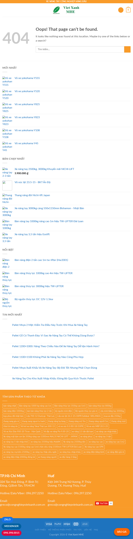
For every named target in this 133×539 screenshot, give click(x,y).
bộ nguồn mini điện (63, 411)
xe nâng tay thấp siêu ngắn (45, 452)
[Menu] (4, 10)
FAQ (96, 530)
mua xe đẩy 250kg (112, 416)
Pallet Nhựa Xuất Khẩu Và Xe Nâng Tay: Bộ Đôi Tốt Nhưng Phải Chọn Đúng (54, 367)
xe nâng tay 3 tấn (103, 437)
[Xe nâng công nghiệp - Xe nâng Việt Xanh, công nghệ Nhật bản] (66, 10)
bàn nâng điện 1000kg (13, 411)
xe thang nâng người (47, 457)
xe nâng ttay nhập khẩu (70, 452)
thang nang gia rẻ (11, 421)
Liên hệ (88, 530)
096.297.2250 (35, 493)
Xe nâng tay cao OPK (94, 447)
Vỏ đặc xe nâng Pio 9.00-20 (56, 432)
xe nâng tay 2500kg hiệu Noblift (45, 442)
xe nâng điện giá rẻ (115, 452)
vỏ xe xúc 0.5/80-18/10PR (70, 426)
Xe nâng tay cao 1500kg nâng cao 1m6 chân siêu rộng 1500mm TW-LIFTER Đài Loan (42, 447)
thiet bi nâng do (10, 426)
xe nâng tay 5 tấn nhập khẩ (15, 442)
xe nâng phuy (86, 437)
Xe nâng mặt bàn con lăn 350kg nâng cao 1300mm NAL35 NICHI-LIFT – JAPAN (40, 437)
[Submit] (127, 49)
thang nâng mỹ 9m (77, 421)
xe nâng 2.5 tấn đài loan (82, 432)
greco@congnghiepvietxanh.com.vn (22, 504)
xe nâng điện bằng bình (94, 452)
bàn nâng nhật (9, 406)
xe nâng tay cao (96, 442)
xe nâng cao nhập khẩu (106, 432)
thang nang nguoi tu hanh (33, 421)
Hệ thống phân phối (59, 530)
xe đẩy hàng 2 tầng (68, 457)
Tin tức (77, 530)
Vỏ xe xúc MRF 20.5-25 (97, 426)
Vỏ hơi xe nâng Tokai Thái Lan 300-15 (38, 426)
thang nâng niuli (118, 421)
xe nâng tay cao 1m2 (115, 442)
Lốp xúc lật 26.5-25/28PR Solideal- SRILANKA (79, 416)
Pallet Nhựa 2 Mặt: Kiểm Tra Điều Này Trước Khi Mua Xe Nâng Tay (50, 325)
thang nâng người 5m (98, 421)
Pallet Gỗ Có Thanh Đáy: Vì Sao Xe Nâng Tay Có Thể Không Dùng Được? (53, 335)
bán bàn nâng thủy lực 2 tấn (39, 411)
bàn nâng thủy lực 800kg (100, 406)
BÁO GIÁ (122, 532)
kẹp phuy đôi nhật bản (13, 416)
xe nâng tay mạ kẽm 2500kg (16, 452)
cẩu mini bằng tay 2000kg (112, 411)
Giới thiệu (40, 530)
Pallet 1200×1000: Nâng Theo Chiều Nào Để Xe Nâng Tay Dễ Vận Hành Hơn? (55, 346)
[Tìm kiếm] (120, 10)
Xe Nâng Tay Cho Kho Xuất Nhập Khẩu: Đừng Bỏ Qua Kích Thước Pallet (53, 378)
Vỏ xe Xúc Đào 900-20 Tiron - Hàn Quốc (22, 432)
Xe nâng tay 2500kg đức (74, 442)
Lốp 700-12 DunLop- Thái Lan (40, 416)
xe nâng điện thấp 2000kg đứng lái (19, 457)
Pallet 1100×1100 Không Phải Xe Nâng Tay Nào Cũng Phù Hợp (48, 357)
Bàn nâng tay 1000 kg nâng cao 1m (35, 406)
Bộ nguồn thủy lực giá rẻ (86, 411)
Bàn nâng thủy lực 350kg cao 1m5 (70, 406)
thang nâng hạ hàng (57, 421)
